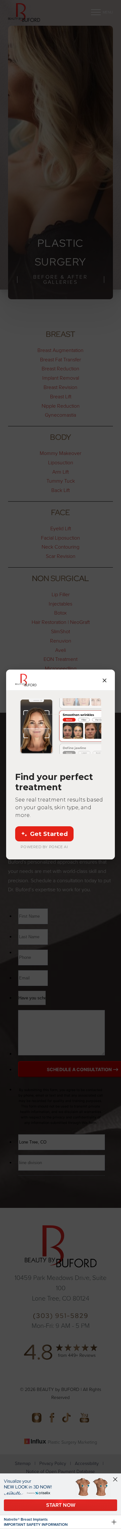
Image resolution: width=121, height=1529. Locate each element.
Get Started (49, 834)
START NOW (60, 1505)
